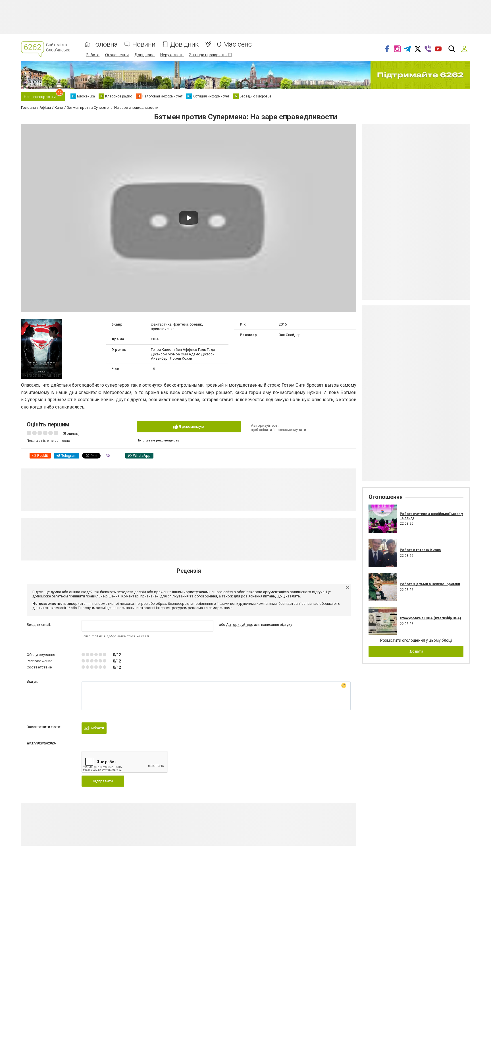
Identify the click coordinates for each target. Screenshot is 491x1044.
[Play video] (188, 218)
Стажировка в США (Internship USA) (430, 618)
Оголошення (117, 55)
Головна (105, 44)
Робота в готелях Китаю (420, 550)
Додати (416, 651)
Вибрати (96, 728)
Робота (92, 55)
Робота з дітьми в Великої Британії (430, 584)
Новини (143, 44)
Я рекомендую (191, 426)
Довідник (184, 44)
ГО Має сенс (232, 44)
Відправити (103, 781)
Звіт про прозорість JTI (210, 55)
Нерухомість (172, 55)
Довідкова (144, 55)
